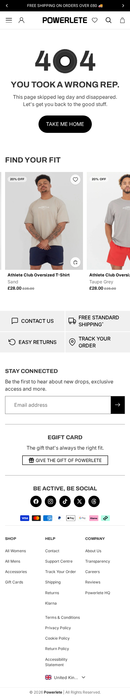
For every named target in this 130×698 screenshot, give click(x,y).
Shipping (53, 582)
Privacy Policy (58, 627)
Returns (52, 592)
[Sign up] (118, 404)
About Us (93, 550)
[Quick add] (75, 262)
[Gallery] (44, 221)
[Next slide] (118, 232)
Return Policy (57, 649)
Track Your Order (60, 571)
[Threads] (94, 501)
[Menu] (8, 20)
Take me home (65, 124)
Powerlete (53, 692)
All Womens (15, 550)
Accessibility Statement (56, 662)
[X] (79, 501)
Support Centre (59, 561)
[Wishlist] (95, 20)
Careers (92, 571)
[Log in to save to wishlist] (75, 179)
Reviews (92, 582)
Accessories (16, 571)
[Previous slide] (12, 232)
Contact (52, 550)
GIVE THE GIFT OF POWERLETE (69, 460)
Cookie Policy (57, 638)
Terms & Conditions (62, 617)
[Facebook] (36, 501)
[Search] (108, 20)
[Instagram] (50, 501)
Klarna (51, 603)
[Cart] (122, 20)
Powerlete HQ (97, 592)
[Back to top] (118, 688)
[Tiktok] (65, 501)
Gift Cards (14, 582)
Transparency (97, 561)
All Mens (12, 561)
